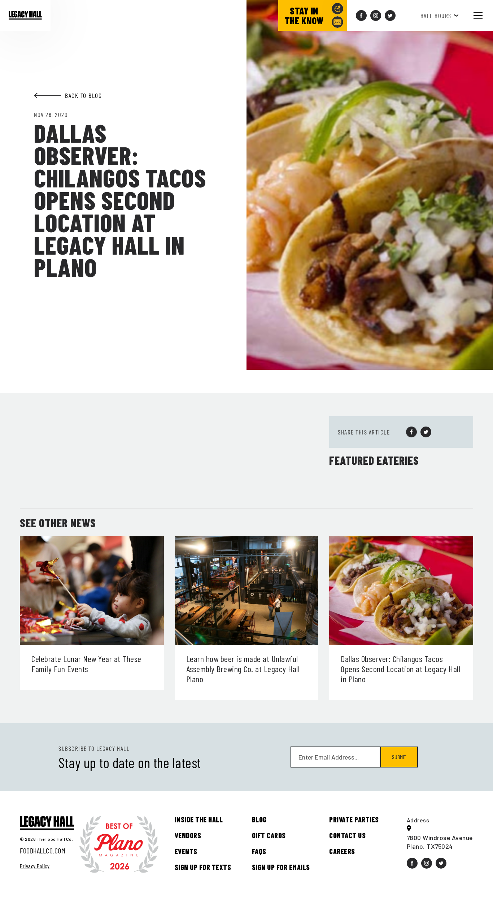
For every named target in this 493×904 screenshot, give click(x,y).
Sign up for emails (281, 867)
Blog (259, 819)
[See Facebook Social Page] (361, 15)
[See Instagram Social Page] (375, 15)
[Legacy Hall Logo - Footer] (47, 823)
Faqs (259, 851)
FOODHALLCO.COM (42, 850)
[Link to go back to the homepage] (25, 15)
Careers (342, 851)
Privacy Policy (34, 866)
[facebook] (411, 432)
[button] (483, 15)
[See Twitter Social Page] (390, 15)
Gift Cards (269, 835)
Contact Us (347, 835)
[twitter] (425, 432)
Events (186, 851)
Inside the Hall (199, 819)
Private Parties (354, 819)
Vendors (188, 835)
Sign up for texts (203, 867)
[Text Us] (337, 8)
